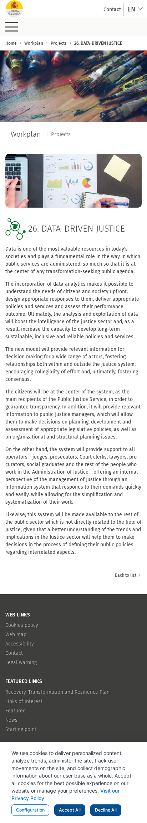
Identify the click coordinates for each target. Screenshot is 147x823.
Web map (15, 634)
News (11, 720)
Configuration (30, 810)
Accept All (70, 810)
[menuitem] (112, 9)
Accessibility (19, 644)
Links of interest (23, 701)
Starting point (20, 729)
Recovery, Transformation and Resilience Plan (57, 692)
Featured (15, 711)
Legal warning (21, 662)
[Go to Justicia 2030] (14, 9)
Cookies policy (21, 625)
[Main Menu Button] (11, 27)
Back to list (126, 575)
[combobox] (135, 9)
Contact (14, 653)
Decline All (106, 810)
